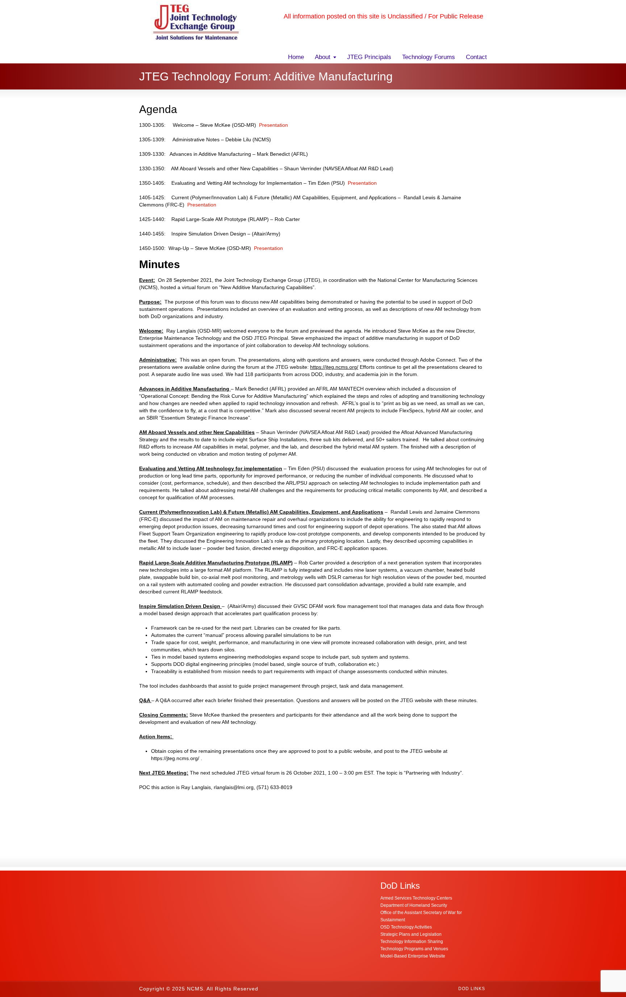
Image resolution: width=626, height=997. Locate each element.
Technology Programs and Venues (414, 948)
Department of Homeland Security (413, 905)
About (322, 57)
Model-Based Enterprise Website (412, 956)
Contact (476, 57)
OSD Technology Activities (406, 927)
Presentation (273, 125)
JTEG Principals (369, 57)
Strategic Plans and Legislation (411, 934)
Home (296, 57)
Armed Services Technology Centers (416, 898)
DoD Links (471, 988)
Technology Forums (428, 57)
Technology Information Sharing (411, 941)
